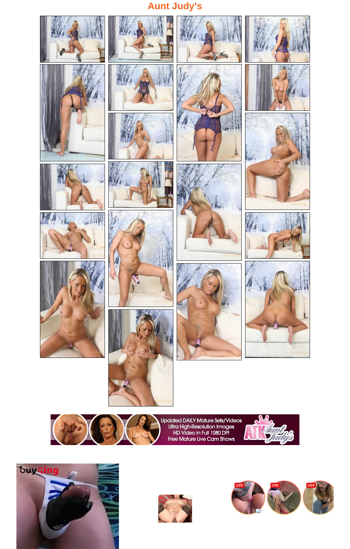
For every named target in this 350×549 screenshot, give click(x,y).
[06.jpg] (140, 87)
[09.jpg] (140, 136)
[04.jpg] (277, 39)
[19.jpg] (209, 311)
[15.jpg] (72, 235)
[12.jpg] (72, 187)
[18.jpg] (277, 309)
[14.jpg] (140, 258)
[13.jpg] (209, 212)
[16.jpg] (277, 235)
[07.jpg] (209, 112)
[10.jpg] (277, 161)
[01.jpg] (72, 39)
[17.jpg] (72, 309)
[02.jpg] (140, 39)
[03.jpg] (209, 39)
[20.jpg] (140, 357)
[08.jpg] (277, 87)
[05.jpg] (72, 112)
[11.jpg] (140, 184)
